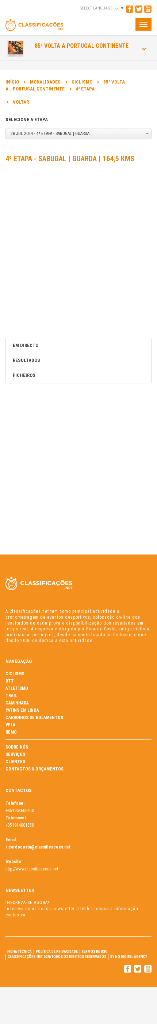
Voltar (21, 102)
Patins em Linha (22, 710)
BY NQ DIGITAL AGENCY (128, 957)
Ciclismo (82, 82)
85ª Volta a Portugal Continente (82, 45)
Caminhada (17, 703)
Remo (11, 732)
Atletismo (16, 688)
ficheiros (24, 375)
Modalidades (45, 82)
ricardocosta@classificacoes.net (37, 847)
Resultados (26, 360)
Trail (11, 695)
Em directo (25, 345)
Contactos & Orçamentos (34, 769)
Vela (10, 724)
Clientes (15, 761)
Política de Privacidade (57, 952)
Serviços (15, 754)
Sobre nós (16, 747)
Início (12, 82)
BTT (9, 681)
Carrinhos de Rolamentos (34, 717)
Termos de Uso (95, 952)
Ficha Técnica (19, 952)
